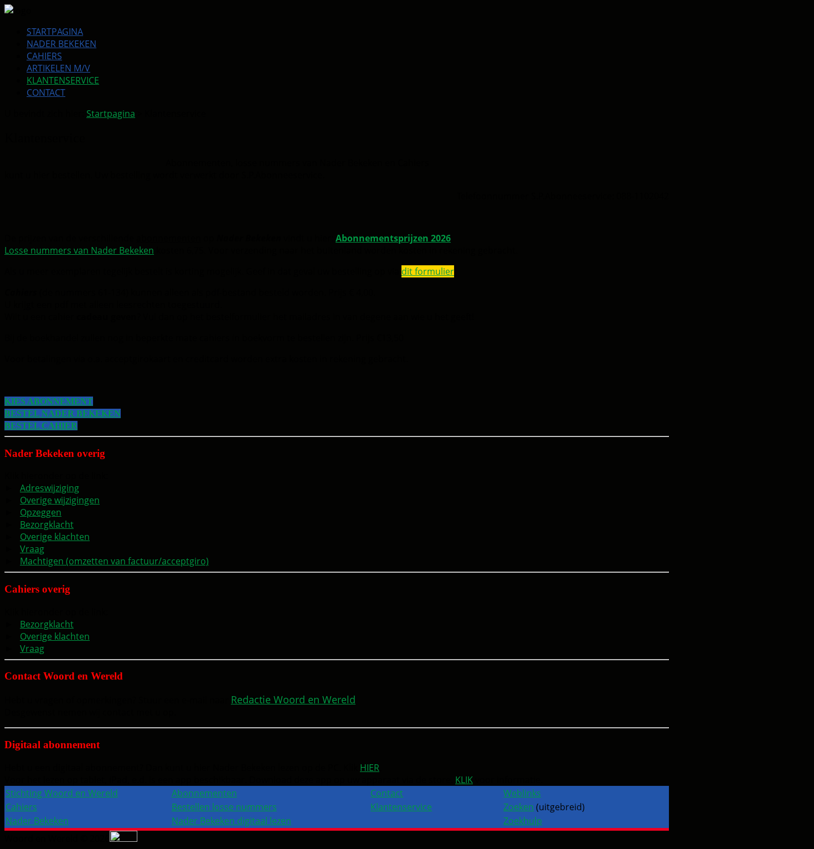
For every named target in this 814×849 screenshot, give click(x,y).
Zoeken (518, 807)
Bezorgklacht (47, 524)
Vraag (32, 549)
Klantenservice (63, 80)
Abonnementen (204, 793)
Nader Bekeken (61, 44)
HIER (369, 767)
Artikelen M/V (58, 68)
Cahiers (44, 56)
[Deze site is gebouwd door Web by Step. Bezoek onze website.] (123, 838)
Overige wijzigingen (60, 500)
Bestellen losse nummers (224, 807)
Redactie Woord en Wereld (293, 699)
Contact (46, 92)
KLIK (464, 780)
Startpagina (55, 31)
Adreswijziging (49, 488)
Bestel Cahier (41, 425)
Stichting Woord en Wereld (62, 793)
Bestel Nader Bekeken (62, 413)
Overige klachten (55, 537)
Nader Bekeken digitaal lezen (231, 821)
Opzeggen (40, 512)
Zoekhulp (522, 821)
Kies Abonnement (48, 401)
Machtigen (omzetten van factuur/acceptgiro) (114, 561)
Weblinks (522, 793)
